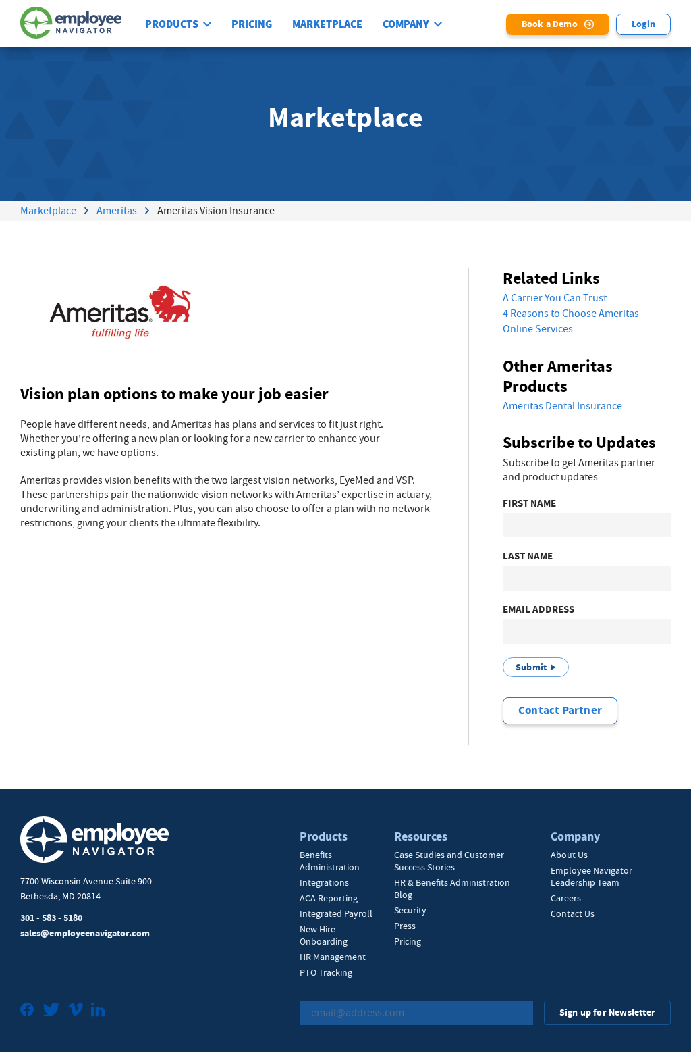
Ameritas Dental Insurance (562, 406)
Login (643, 24)
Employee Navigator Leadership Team (591, 876)
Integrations (324, 882)
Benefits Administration (330, 861)
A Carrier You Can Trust (555, 298)
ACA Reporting (329, 898)
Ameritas (116, 211)
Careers (566, 898)
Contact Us (573, 913)
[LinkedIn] (98, 1011)
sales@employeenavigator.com (85, 933)
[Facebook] (27, 1011)
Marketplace (327, 24)
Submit (531, 667)
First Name (529, 503)
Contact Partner (560, 710)
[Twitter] (51, 1011)
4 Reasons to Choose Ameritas (571, 313)
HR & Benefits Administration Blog (452, 888)
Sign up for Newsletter (607, 1012)
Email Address (538, 610)
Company (406, 24)
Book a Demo (550, 24)
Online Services (538, 329)
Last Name (528, 556)
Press (405, 926)
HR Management (333, 957)
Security (410, 910)
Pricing (251, 24)
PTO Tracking (326, 972)
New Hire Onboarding (324, 935)
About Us (569, 855)
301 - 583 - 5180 (51, 917)
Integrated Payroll (336, 913)
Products (171, 24)
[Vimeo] (75, 1011)
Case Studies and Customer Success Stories (449, 861)
